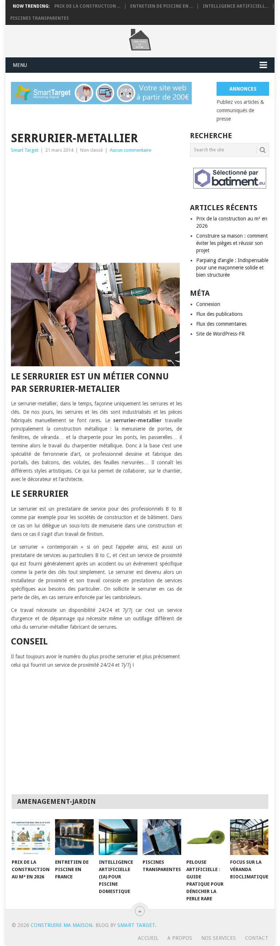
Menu (20, 65)
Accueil (148, 938)
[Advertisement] (96, 209)
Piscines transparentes (39, 18)
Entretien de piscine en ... (161, 6)
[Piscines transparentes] (162, 837)
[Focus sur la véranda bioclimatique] (249, 837)
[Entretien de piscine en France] (74, 837)
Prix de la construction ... (87, 6)
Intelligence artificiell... (235, 6)
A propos (179, 938)
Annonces (243, 89)
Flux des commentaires (221, 324)
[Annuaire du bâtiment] (229, 178)
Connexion (208, 304)
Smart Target (24, 150)
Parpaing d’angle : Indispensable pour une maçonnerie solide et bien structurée (232, 267)
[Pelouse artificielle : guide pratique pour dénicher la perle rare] (205, 837)
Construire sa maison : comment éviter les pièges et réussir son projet (232, 243)
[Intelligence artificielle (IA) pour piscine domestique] (118, 837)
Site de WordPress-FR (220, 334)
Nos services (218, 938)
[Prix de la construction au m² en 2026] (31, 837)
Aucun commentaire (130, 150)
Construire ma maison (61, 925)
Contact (256, 938)
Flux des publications (219, 314)
